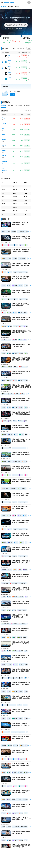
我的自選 (5, 86)
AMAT (13, 28)
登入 (13, 94)
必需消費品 (27, 105)
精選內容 (10, 7)
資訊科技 (3, 105)
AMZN (20, 28)
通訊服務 (10, 105)
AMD (17, 28)
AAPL (9, 28)
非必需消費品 (18, 105)
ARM (24, 28)
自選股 (17, 7)
